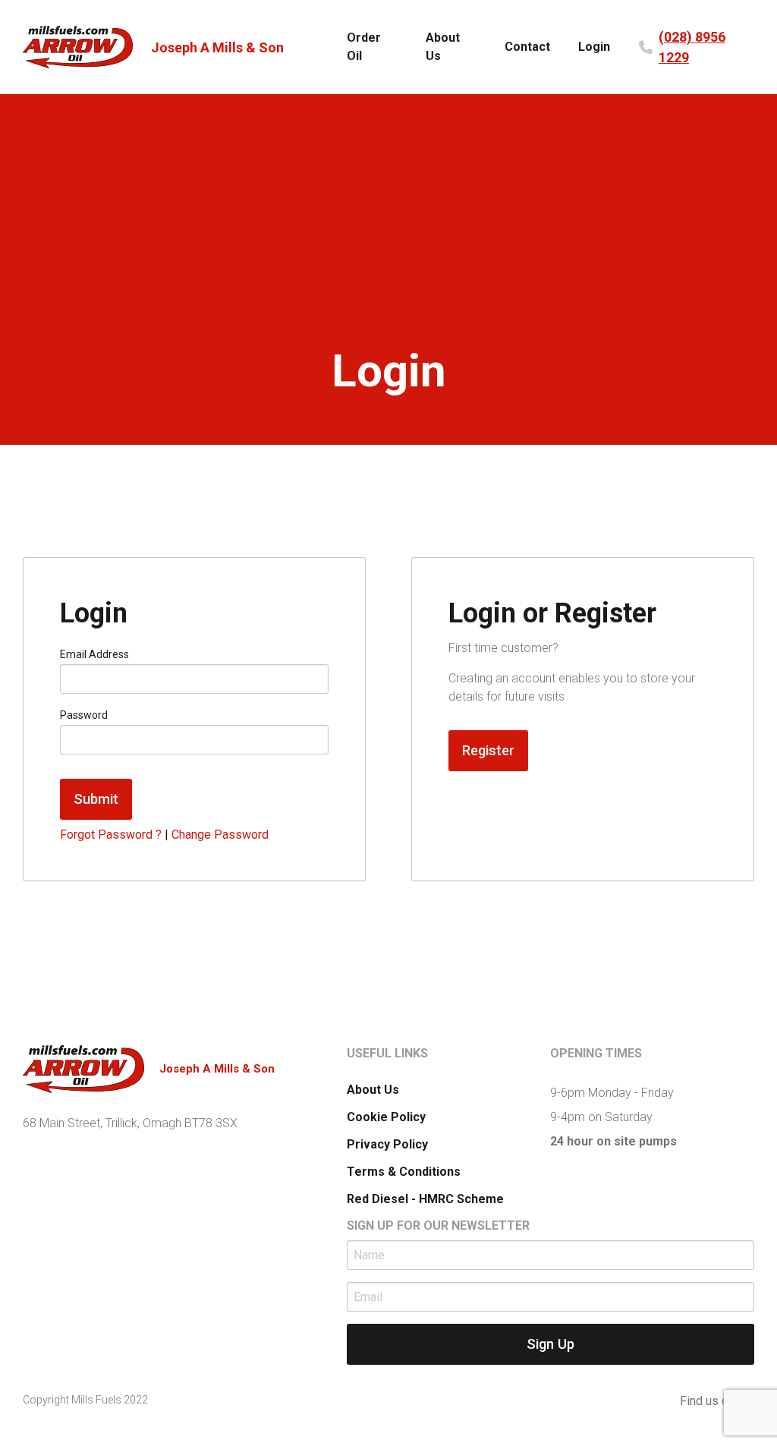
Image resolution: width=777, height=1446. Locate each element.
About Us (443, 46)
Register (488, 750)
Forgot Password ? (111, 834)
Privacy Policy (387, 1144)
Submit (96, 799)
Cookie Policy (386, 1117)
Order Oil (364, 46)
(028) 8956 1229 (692, 47)
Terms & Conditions (404, 1171)
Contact (527, 46)
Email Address (94, 654)
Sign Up (550, 1344)
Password (84, 715)
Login (594, 46)
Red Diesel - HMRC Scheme (425, 1199)
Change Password (220, 834)
